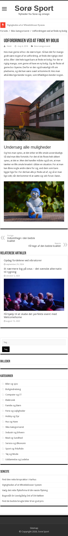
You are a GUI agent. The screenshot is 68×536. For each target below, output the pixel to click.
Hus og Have (11, 421)
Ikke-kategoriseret (20, 31)
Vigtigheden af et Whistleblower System (26, 25)
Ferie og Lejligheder (15, 411)
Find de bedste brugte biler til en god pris (23, 501)
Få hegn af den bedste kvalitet (44, 244)
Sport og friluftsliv (14, 448)
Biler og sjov (11, 384)
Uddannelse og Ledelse (17, 459)
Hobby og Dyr (12, 416)
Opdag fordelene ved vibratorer (23, 260)
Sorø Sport (34, 8)
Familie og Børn (13, 405)
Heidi (9, 46)
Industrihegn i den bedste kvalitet (21, 238)
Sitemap (34, 528)
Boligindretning (13, 389)
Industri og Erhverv (14, 432)
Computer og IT (13, 394)
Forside (4, 31)
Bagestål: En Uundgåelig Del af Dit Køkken (23, 495)
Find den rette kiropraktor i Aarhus (19, 479)
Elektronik (10, 400)
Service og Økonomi (15, 443)
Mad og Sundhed (14, 438)
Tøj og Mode (11, 454)
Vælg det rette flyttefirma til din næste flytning (25, 490)
